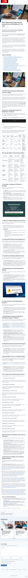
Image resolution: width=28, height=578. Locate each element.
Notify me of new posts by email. (6, 563)
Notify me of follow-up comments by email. (8, 561)
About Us (3, 569)
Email (11, 557)
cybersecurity (4, 508)
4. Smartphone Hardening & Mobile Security (9, 62)
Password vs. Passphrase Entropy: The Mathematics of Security (12, 57)
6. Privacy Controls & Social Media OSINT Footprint (10, 64)
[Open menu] (26, 1)
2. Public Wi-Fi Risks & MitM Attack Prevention (10, 60)
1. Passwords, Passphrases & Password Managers (10, 59)
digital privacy (8, 508)
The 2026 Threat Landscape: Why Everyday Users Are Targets (12, 56)
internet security (13, 508)
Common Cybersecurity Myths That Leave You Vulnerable (11, 69)
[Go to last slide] (2, 529)
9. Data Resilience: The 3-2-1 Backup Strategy (10, 67)
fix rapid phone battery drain (15, 481)
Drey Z (3, 27)
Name (2, 557)
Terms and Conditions (13, 569)
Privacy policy (20, 569)
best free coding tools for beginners (14, 490)
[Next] (26, 529)
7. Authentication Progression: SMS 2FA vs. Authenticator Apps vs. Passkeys (14, 65)
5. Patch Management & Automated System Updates (11, 63)
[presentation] (7, 525)
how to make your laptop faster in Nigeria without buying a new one (15, 467)
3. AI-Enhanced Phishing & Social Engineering (10, 61)
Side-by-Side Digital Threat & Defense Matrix (10, 58)
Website (20, 557)
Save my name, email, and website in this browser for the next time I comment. (12, 559)
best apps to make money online (21, 494)
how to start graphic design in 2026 (11, 492)
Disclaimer (7, 569)
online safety (18, 508)
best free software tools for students (9, 486)
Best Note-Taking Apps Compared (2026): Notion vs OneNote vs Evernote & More (7, 513)
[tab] (12, 538)
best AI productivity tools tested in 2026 (10, 487)
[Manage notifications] (26, 576)
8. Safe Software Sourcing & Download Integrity (10, 66)
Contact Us (24, 569)
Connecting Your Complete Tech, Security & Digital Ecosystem (12, 70)
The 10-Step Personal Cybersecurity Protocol (9, 68)
